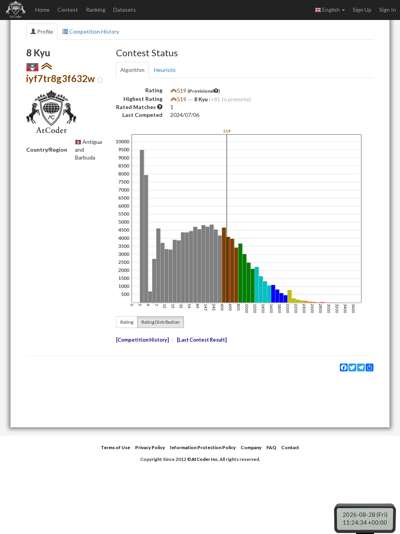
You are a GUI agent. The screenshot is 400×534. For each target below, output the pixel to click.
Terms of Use (115, 447)
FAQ (271, 447)
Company (251, 447)
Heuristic (165, 69)
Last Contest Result (202, 340)
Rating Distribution (160, 322)
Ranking (95, 9)
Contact (290, 447)
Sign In (387, 9)
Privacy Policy (150, 447)
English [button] (331, 9)
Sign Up (362, 9)
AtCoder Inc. (205, 459)
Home (42, 9)
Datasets (124, 9)
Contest (67, 9)
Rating (126, 322)
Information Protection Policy (203, 447)
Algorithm (132, 69)
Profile (44, 31)
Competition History (93, 31)
